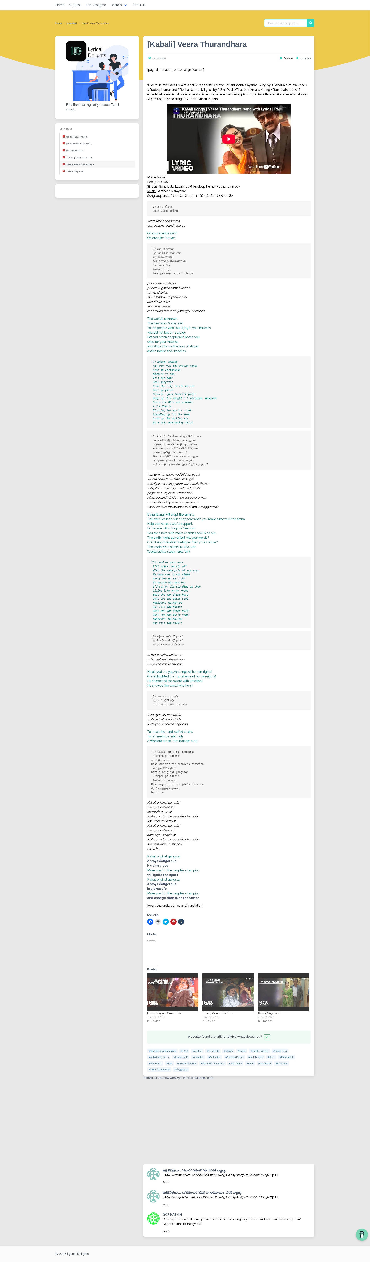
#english (197, 1051)
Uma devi (72, 23)
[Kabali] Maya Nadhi (76, 171)
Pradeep (288, 58)
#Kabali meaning (259, 1051)
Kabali (161, 177)
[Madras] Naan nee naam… (79, 157)
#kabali (242, 1051)
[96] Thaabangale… (75, 150)
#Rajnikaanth (286, 1057)
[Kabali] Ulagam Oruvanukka (164, 1013)
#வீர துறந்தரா (181, 1069)
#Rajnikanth (155, 1063)
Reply (166, 1182)
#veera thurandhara (159, 1069)
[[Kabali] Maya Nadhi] (283, 992)
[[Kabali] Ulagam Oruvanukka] (172, 992)
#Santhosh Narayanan (212, 1063)
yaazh (172, 672)
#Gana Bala (213, 1051)
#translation (264, 1063)
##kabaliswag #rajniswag (162, 1051)
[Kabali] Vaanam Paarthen (217, 1013)
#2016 (184, 1051)
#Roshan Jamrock (186, 1063)
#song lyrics (235, 1063)
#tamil (250, 1063)
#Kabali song (280, 1051)
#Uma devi (281, 1063)
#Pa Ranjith (214, 1057)
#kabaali (228, 1051)
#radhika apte (255, 1057)
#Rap (169, 1063)
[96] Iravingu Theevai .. (77, 136)
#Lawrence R (181, 1057)
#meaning (198, 1057)
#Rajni (271, 1057)
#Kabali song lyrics (159, 1057)
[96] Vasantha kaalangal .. (79, 143)
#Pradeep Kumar (234, 1057)
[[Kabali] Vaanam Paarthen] (228, 992)
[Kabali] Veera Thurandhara (80, 164)
